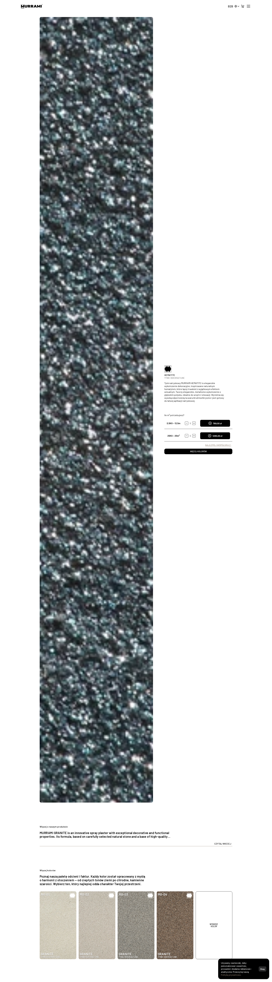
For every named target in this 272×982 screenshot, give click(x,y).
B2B (230, 6)
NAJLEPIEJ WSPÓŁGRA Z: (218, 445)
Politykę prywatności (231, 975)
